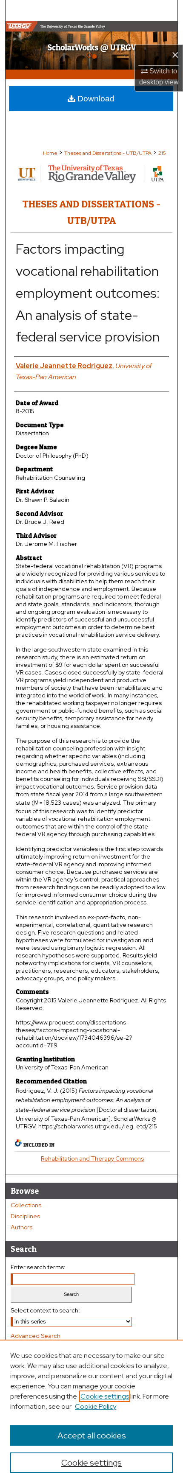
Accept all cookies (91, 1435)
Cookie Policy (95, 1406)
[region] (91, 1411)
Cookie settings (104, 1396)
